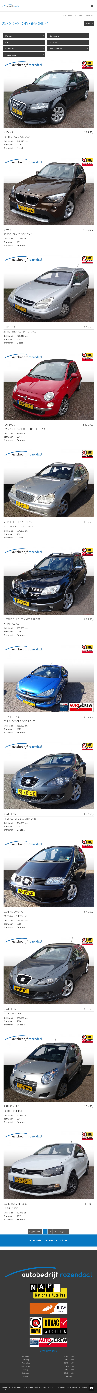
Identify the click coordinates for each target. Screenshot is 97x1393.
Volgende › (63, 1231)
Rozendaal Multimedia (79, 1387)
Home (65, 15)
